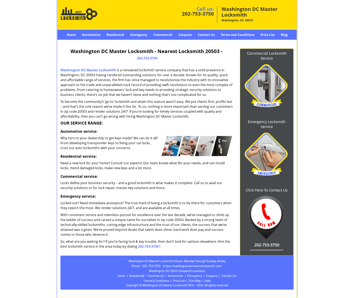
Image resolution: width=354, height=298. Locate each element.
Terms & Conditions (156, 280)
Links (207, 280)
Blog (284, 35)
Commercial (162, 35)
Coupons (185, 35)
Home (71, 35)
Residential (115, 35)
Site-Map (195, 280)
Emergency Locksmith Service (267, 124)
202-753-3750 (198, 13)
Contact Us (206, 35)
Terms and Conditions (237, 35)
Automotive (91, 35)
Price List (268, 35)
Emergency (138, 35)
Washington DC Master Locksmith (88, 70)
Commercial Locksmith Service (267, 56)
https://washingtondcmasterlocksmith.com (192, 266)
